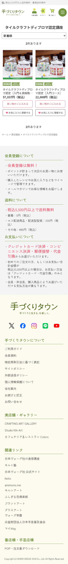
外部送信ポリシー (16, 375)
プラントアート (15, 503)
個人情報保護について (19, 382)
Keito (8, 478)
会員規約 (10, 355)
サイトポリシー (15, 368)
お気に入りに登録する (19, 112)
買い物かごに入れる (17, 103)
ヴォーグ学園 (13, 515)
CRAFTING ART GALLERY (21, 423)
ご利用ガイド (13, 349)
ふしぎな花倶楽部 (16, 497)
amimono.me (13, 485)
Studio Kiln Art (13, 430)
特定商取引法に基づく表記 (22, 362)
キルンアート (13, 490)
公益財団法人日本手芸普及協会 (25, 522)
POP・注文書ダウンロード (22, 548)
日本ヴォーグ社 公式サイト (22, 471)
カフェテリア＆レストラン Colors (27, 437)
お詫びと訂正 (13, 395)
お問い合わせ (13, 401)
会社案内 (10, 388)
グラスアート (13, 510)
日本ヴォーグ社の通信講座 (22, 458)
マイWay (10, 528)
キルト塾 (10, 465)
